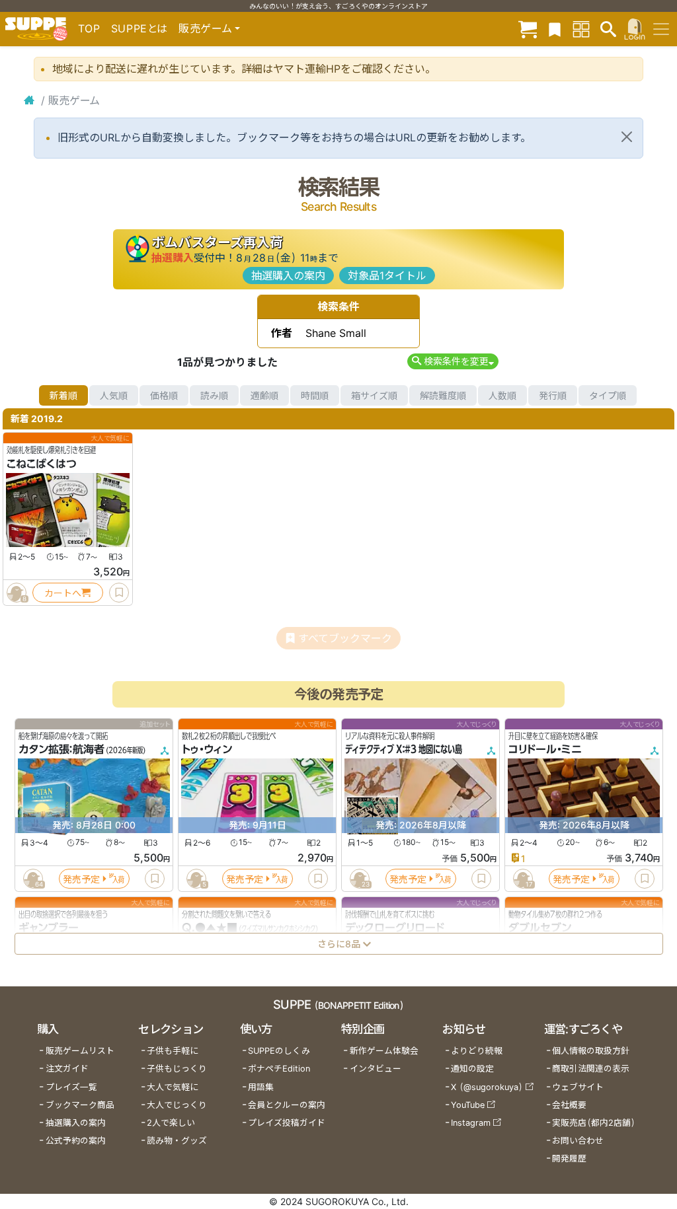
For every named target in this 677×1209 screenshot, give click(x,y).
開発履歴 (569, 1158)
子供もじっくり (177, 1069)
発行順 (553, 395)
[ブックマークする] (119, 593)
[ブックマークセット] (554, 29)
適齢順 (264, 395)
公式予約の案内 (76, 1141)
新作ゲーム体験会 (384, 1051)
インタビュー (375, 1069)
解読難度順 (443, 395)
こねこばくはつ (42, 463)
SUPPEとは (139, 28)
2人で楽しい (171, 1123)
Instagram (471, 1123)
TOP (89, 28)
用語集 (261, 1087)
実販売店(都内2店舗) (593, 1123)
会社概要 (569, 1105)
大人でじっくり (177, 1105)
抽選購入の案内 (288, 275)
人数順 (502, 395)
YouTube (468, 1105)
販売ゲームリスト (80, 1051)
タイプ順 (607, 395)
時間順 (315, 395)
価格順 (164, 395)
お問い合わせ (578, 1141)
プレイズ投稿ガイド (286, 1123)
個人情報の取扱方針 (590, 1051)
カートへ (62, 593)
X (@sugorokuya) (487, 1087)
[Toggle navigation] (661, 29)
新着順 (63, 395)
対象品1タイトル (387, 275)
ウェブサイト (578, 1087)
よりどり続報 (476, 1051)
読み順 (214, 395)
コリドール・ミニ (545, 750)
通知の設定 (472, 1069)
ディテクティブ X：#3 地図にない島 (403, 750)
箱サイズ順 (374, 395)
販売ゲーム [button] (205, 28)
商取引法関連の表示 (590, 1069)
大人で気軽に (172, 1087)
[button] (452, 361)
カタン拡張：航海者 (61, 750)
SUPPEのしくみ (279, 1051)
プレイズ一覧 (71, 1087)
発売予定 (81, 879)
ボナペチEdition (279, 1069)
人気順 (114, 395)
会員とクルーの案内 (286, 1105)
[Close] (627, 136)
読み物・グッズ (177, 1141)
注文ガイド (67, 1069)
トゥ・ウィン (207, 750)
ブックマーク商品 (80, 1105)
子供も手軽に (172, 1051)
